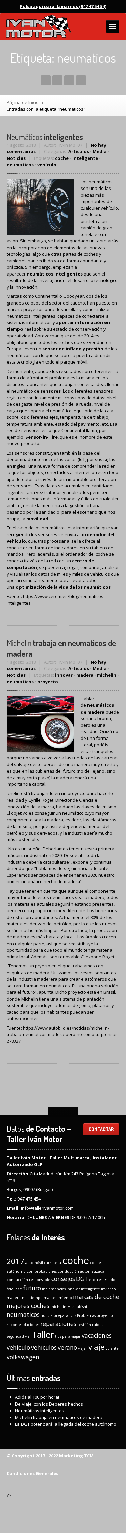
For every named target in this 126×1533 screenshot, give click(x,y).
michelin (106, 675)
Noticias (16, 158)
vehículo (46, 165)
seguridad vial (19, 1336)
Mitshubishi (77, 1306)
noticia (47, 1315)
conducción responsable (28, 1279)
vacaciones (97, 1335)
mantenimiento (58, 1297)
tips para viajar (68, 1336)
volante (112, 1348)
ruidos (97, 1324)
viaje (96, 1346)
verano (67, 1347)
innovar (64, 675)
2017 (15, 1261)
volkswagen (23, 1357)
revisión (84, 1324)
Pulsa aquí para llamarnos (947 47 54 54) (63, 6)
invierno (108, 1288)
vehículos (44, 1347)
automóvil (34, 1262)
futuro (32, 1288)
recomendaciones (23, 1324)
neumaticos (20, 165)
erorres (95, 1279)
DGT (82, 1279)
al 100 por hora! (37, 1397)
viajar (82, 1348)
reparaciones (58, 1324)
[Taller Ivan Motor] (38, 26)
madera (84, 675)
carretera (52, 1262)
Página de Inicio (23, 102)
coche (62, 158)
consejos (63, 1279)
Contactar (101, 1129)
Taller (43, 1334)
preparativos (65, 1315)
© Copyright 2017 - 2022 (32, 1456)
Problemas (86, 1315)
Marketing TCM (76, 1456)
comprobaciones (42, 1271)
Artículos (78, 151)
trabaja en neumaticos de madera (58, 1417)
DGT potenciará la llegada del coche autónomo (65, 1424)
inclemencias (54, 1288)
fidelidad (14, 1288)
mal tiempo (32, 1297)
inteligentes (45, 137)
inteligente (85, 158)
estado (109, 1279)
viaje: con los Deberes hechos (49, 1404)
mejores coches (28, 1306)
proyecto (47, 681)
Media (100, 151)
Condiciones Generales (32, 1473)
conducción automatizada (81, 1271)
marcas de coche (96, 1297)
